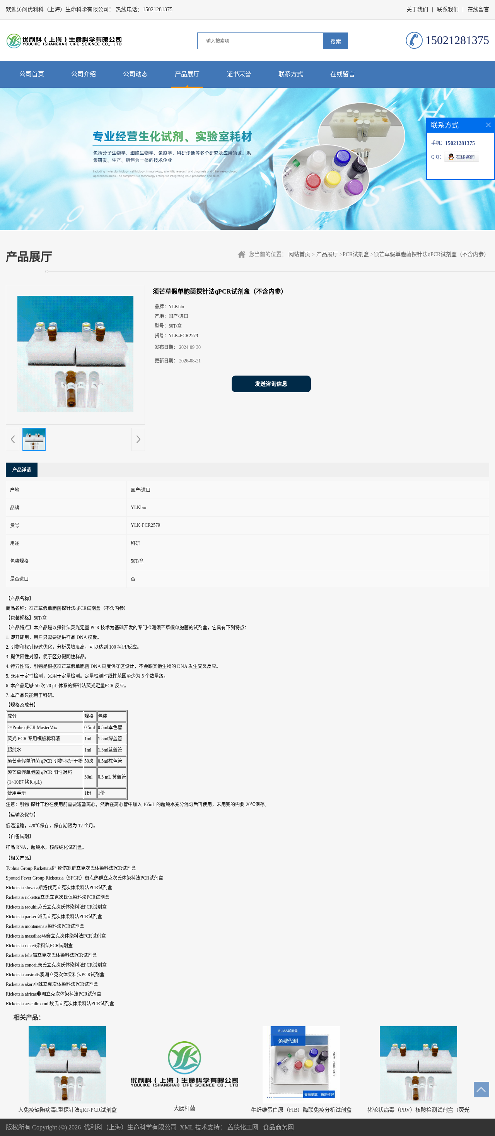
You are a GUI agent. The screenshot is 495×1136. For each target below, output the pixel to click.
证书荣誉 (239, 74)
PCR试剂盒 (356, 254)
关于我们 (417, 9)
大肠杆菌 (184, 1108)
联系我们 (448, 9)
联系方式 (290, 74)
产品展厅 (187, 74)
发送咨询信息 (271, 384)
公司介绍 (83, 74)
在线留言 (478, 9)
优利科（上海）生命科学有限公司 (130, 1127)
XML (186, 1127)
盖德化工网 (242, 1127)
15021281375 (157, 9)
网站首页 (299, 254)
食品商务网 (278, 1127)
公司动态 (135, 74)
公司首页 (31, 74)
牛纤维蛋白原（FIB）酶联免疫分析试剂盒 (301, 1110)
